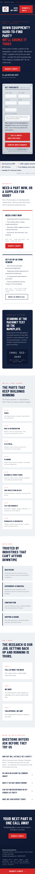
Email (6, 106)
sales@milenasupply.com (9, 856)
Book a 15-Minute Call (16, 297)
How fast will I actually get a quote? (17, 756)
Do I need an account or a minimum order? (15, 774)
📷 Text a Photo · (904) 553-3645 (15, 136)
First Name (8, 93)
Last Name (21, 93)
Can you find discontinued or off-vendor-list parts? (15, 791)
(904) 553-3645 (17, 356)
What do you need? (11, 113)
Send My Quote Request (17, 145)
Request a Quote (26, 9)
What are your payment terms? (14, 799)
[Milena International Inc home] (5, 9)
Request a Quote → (17, 871)
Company (7, 100)
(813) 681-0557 (14, 9)
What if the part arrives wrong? (14, 783)
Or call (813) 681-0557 (10, 75)
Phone (20, 100)
